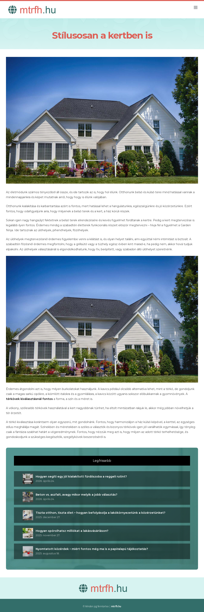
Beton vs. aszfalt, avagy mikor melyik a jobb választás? (76, 494)
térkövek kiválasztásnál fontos (29, 399)
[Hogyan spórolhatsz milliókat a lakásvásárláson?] (28, 530)
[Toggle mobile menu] (196, 7)
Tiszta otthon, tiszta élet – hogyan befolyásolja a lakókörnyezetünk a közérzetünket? (100, 513)
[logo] (102, 586)
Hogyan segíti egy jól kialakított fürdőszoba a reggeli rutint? (81, 476)
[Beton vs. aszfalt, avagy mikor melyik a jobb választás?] (28, 494)
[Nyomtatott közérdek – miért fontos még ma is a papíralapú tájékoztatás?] (28, 548)
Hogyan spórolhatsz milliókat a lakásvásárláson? (72, 531)
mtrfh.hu (116, 606)
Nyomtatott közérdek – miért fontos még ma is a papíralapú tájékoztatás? (92, 549)
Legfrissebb (102, 461)
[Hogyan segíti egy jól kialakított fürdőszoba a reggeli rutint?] (28, 476)
